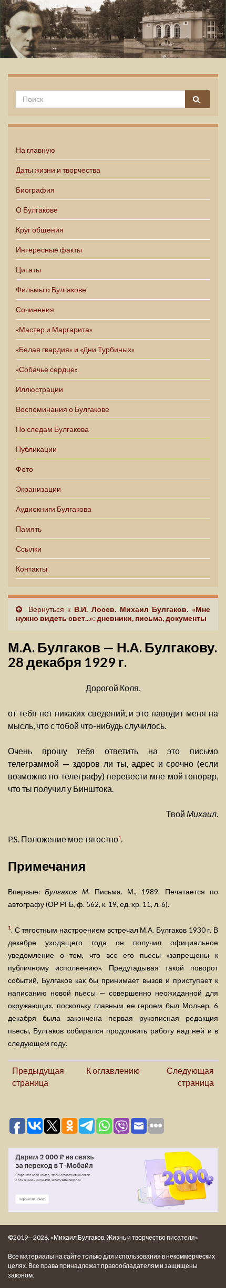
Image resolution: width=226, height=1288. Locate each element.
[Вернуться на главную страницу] (113, 29)
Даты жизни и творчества (58, 169)
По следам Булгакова (52, 429)
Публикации (36, 449)
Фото (24, 468)
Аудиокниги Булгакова (53, 508)
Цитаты (28, 269)
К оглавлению (113, 1070)
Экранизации (38, 488)
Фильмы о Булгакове (51, 289)
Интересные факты (49, 249)
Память (29, 528)
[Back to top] (202, 1264)
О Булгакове (37, 209)
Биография (35, 189)
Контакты (31, 568)
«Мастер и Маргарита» (54, 329)
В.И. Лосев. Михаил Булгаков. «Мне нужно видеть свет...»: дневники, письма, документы (113, 613)
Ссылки (29, 548)
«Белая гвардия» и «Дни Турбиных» (75, 349)
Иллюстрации (39, 389)
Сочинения (35, 309)
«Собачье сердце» (47, 369)
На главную (35, 149)
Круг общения (40, 229)
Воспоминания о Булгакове (62, 409)
